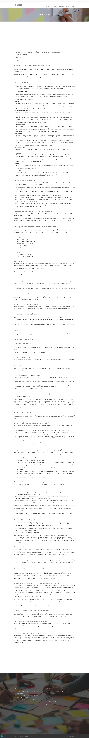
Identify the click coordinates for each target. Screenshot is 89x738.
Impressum (63, 736)
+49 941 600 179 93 (51, 698)
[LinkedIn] (48, 704)
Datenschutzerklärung (71, 736)
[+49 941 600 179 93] (47, 698)
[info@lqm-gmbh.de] (47, 701)
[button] (56, 6)
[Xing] (46, 704)
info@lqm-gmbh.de (20, 60)
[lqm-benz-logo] (22, 5)
